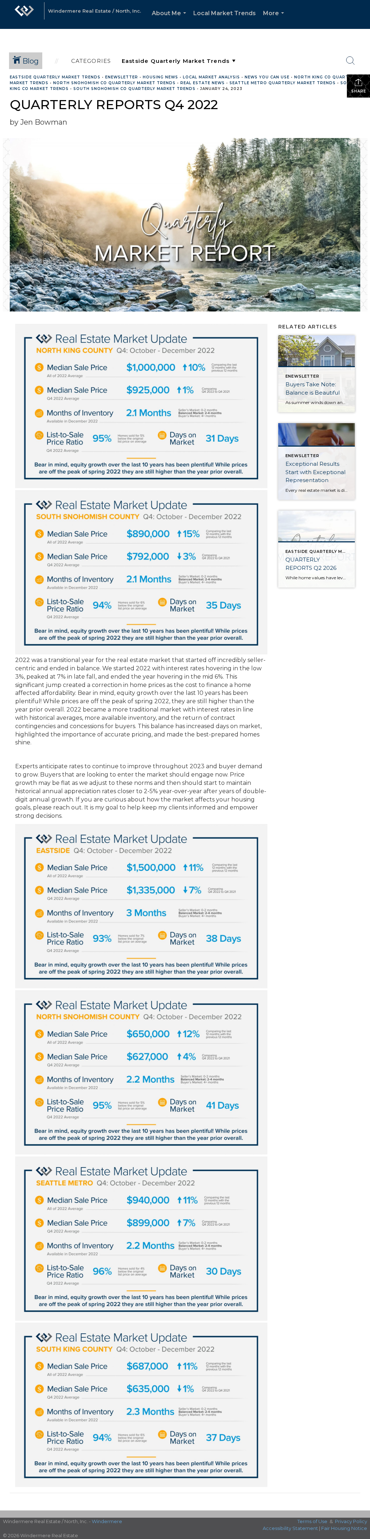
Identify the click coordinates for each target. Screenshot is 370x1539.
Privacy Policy (351, 1521)
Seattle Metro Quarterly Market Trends (282, 83)
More (275, 19)
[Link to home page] (24, 14)
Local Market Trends (224, 13)
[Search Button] (350, 60)
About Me (170, 19)
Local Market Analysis (211, 77)
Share (358, 91)
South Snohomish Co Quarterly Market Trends (134, 88)
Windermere (107, 1521)
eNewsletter (121, 77)
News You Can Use (267, 77)
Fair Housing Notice (344, 1528)
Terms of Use (312, 1521)
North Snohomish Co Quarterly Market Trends (114, 83)
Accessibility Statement (290, 1528)
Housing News (160, 77)
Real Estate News (202, 83)
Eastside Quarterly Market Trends (55, 77)
